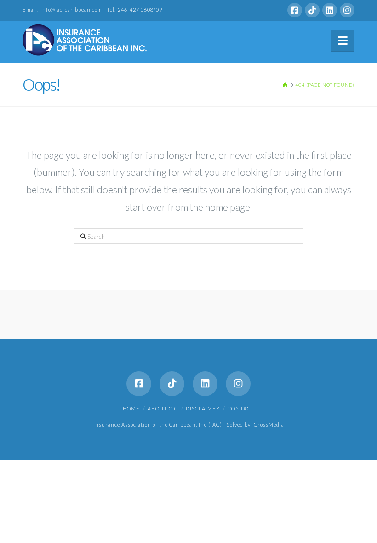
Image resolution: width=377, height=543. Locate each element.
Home (131, 408)
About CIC (163, 408)
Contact (241, 408)
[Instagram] (347, 10)
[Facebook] (294, 10)
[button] (342, 40)
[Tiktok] (312, 10)
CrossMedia (269, 424)
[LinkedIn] (329, 10)
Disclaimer (203, 408)
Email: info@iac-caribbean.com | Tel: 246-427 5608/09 (92, 9)
